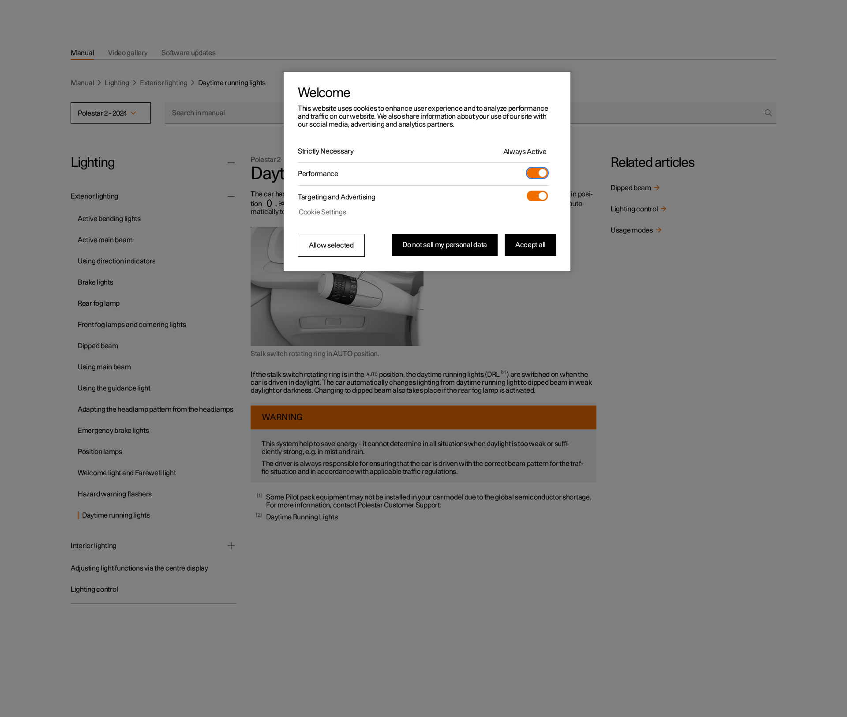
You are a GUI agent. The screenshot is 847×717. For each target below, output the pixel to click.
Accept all (530, 244)
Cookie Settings (322, 212)
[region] (427, 171)
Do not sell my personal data (444, 244)
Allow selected (331, 245)
